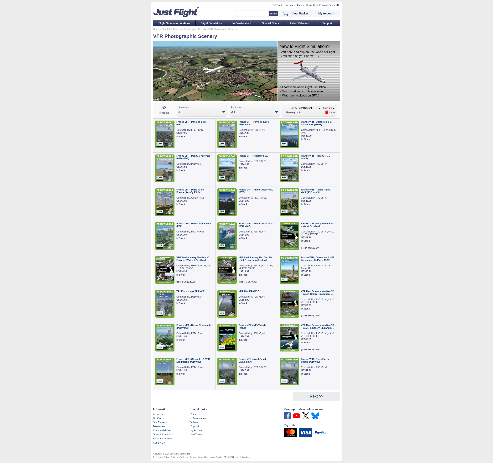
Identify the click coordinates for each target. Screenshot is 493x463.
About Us (158, 414)
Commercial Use (162, 430)
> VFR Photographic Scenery (221, 29)
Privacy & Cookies (162, 438)
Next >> (317, 396)
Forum (193, 414)
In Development (241, 23)
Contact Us (159, 442)
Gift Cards (158, 418)
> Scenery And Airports (194, 29)
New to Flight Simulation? (305, 46)
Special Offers (270, 23)
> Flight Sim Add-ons (170, 29)
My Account (196, 430)
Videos (194, 422)
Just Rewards (160, 422)
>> (333, 112)
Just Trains (196, 434)
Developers (159, 426)
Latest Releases (299, 23)
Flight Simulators (211, 23)
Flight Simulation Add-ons (174, 23)
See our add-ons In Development (303, 91)
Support (327, 23)
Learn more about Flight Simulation (304, 87)
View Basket (300, 13)
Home (156, 29)
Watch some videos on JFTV (300, 95)
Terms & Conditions (163, 434)
